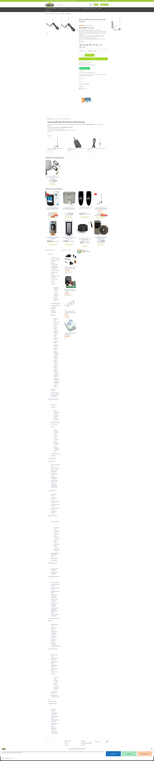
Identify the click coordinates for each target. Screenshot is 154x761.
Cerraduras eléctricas (55, 270)
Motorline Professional (52, 212)
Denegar (129, 753)
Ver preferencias (144, 753)
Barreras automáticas (55, 582)
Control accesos (54, 279)
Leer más (85, 246)
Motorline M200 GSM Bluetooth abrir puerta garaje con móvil (53, 209)
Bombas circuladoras (55, 468)
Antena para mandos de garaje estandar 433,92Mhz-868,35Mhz (101, 209)
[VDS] (86, 100)
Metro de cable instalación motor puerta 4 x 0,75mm (85, 239)
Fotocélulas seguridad (55, 303)
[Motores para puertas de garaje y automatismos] (50, 4)
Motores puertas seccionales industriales (54, 605)
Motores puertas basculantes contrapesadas (54, 596)
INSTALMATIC (53, 179)
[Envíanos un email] (106, 1)
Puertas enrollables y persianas (56, 443)
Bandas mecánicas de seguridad (56, 412)
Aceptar (113, 753)
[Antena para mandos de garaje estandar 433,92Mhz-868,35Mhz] (56, 142)
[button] (151, 748)
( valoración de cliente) (88, 25)
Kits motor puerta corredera (56, 684)
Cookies (3, 758)
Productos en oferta (52, 701)
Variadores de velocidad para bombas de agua (54, 485)
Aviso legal (10, 758)
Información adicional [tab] (58, 118)
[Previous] (61, 34)
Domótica (53, 281)
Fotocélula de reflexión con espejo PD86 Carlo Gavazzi (101, 238)
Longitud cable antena (82, 50)
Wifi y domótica (54, 560)
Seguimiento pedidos (97, 0)
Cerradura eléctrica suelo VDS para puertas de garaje (52, 238)
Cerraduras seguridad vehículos (56, 289)
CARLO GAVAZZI (101, 239)
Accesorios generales (86, 72)
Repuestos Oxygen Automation (56, 371)
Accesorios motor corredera (56, 679)
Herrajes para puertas (52, 562)
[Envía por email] (84, 84)
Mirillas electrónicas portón (56, 299)
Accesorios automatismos (74, 8)
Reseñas (66, 743)
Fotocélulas (56, 419)
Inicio (46, 13)
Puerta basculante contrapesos (56, 431)
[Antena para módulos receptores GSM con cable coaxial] (96, 142)
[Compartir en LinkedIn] (88, 84)
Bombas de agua (51, 461)
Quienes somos (68, 741)
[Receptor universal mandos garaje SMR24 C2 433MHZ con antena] (76, 142)
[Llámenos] (107, 1)
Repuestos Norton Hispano (56, 366)
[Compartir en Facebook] (80, 84)
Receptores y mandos (52, 703)
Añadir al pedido (89, 55)
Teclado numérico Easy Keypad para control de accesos (69, 238)
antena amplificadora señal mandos (98, 74)
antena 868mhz (89, 74)
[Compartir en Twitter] (82, 84)
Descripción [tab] (49, 118)
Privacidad (6, 758)
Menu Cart (48, 10)
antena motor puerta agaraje (88, 75)
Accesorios (50, 254)
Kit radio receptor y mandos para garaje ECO (53, 177)
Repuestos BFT (57, 322)
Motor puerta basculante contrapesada (54, 633)
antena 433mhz (84, 74)
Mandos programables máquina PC (54, 728)
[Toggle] (54, 254)
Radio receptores (66, 13)
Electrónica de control (62, 8)
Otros (49, 699)
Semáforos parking (55, 392)
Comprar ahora (93, 58)
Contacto (103, 0)
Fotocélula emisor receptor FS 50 (85, 208)
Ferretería (53, 283)
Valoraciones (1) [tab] (67, 118)
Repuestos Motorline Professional (56, 353)
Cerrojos (55, 292)
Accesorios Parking (52, 458)
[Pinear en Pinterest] (86, 84)
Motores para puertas (52, 648)
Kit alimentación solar (55, 305)
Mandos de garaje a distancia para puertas (55, 555)
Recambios (53, 455)
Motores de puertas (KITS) (50, 8)
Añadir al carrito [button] (52, 217)
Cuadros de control (52, 490)
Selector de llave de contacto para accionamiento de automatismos (69, 209)
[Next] (50, 33)
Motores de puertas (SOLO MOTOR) (88, 8)
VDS (69, 212)
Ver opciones (52, 184)
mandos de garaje (89, 124)
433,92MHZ (64, 127)
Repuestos (53, 315)
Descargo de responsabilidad (86, 743)
